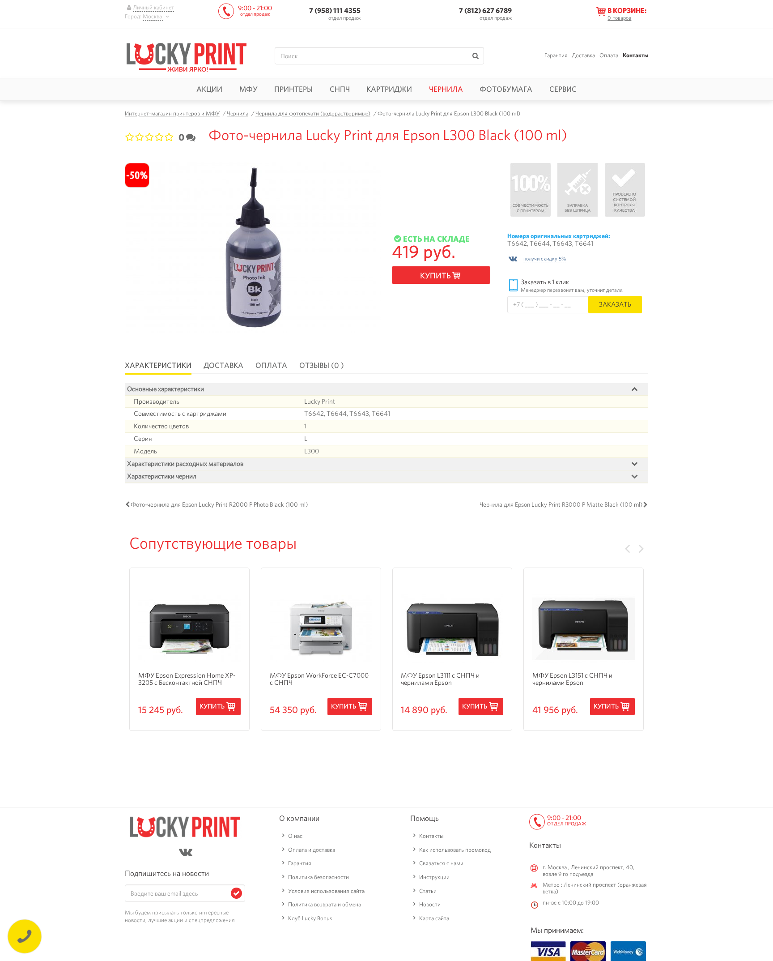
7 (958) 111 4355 (335, 10)
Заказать (615, 304)
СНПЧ (340, 89)
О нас (295, 836)
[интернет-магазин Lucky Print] (186, 56)
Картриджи (389, 89)
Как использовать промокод (455, 850)
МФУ (248, 89)
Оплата (608, 55)
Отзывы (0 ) (321, 365)
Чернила (446, 89)
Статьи (428, 891)
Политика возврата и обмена (324, 904)
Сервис (563, 89)
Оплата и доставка (311, 850)
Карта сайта (434, 918)
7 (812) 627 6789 (485, 10)
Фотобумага (506, 89)
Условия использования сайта (326, 891)
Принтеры (293, 89)
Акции (209, 89)
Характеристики (158, 365)
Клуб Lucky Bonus (310, 918)
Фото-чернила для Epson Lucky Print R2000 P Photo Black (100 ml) (219, 504)
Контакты (635, 55)
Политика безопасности (318, 877)
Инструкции (434, 877)
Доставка (583, 55)
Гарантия (556, 55)
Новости (430, 904)
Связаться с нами (441, 863)
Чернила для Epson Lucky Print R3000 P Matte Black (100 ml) (561, 504)
